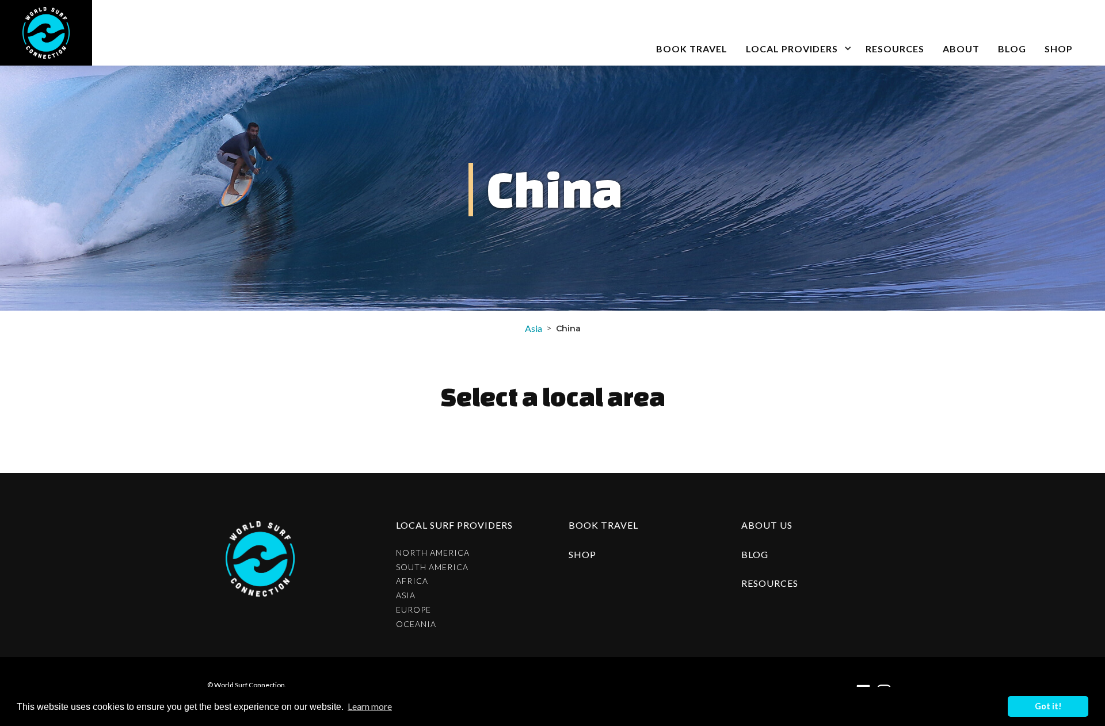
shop (582, 554)
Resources (895, 48)
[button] (796, 33)
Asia (533, 328)
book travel (691, 48)
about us (766, 524)
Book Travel (603, 524)
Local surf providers (454, 524)
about (961, 48)
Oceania (416, 624)
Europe (413, 609)
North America (433, 552)
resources (769, 583)
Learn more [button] (370, 706)
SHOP (1059, 48)
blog (1012, 48)
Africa (412, 581)
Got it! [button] (1048, 706)
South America (432, 567)
